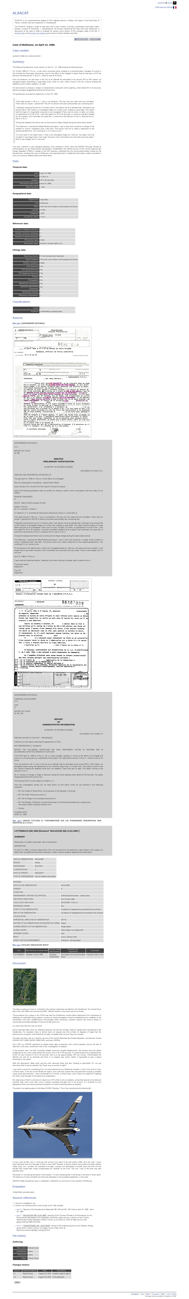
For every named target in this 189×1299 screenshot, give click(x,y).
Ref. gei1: (17, 821)
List (168, 1294)
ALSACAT (161, 3)
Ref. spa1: (17, 945)
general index (20, 33)
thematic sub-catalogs (37, 33)
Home (170, 3)
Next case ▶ (95, 39)
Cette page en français (164, 7)
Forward (155, 1294)
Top (142, 1294)
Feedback (135, 1294)
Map (162, 1294)
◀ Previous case (81, 39)
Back (148, 1294)
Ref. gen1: (17, 323)
